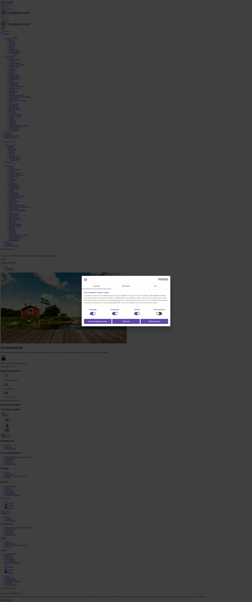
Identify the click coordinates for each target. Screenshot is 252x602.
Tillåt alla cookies (154, 321)
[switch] (115, 313)
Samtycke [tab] (96, 286)
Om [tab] (155, 286)
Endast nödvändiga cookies (97, 321)
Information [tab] (126, 286)
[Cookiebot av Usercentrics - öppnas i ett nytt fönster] (159, 279)
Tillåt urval (126, 321)
